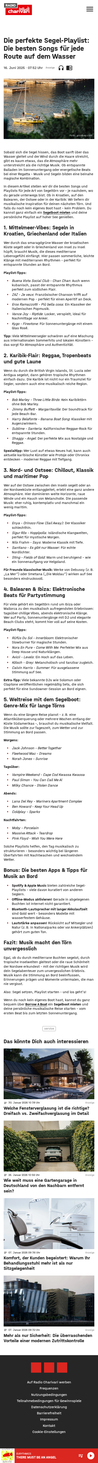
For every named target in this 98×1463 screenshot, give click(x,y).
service (49, 1028)
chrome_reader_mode (69, 68)
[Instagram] (49, 1367)
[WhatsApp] (62, 1367)
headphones (61, 68)
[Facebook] (36, 1367)
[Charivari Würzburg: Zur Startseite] (18, 9)
